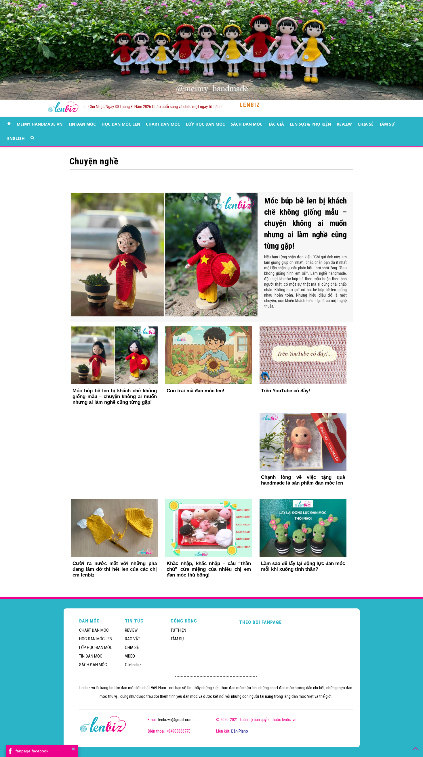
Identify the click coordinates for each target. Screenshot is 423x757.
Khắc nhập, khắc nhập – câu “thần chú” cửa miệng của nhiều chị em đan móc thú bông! (209, 569)
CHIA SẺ (366, 124)
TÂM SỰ (387, 124)
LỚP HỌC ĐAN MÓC (205, 124)
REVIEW (344, 124)
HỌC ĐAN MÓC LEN (121, 124)
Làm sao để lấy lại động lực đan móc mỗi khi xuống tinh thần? (303, 566)
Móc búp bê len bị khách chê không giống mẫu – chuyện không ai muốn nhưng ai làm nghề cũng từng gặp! (305, 223)
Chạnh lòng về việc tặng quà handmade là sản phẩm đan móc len (303, 480)
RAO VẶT (132, 638)
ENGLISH (16, 138)
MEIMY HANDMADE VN (39, 124)
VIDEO (130, 656)
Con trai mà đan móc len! (195, 390)
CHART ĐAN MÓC (163, 124)
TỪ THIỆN (178, 630)
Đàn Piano (239, 731)
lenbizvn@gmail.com (175, 719)
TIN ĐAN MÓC (82, 124)
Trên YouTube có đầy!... (288, 390)
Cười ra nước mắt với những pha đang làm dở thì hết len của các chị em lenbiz (115, 569)
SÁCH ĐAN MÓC (246, 124)
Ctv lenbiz (133, 664)
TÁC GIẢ (276, 124)
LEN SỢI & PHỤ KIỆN (310, 124)
